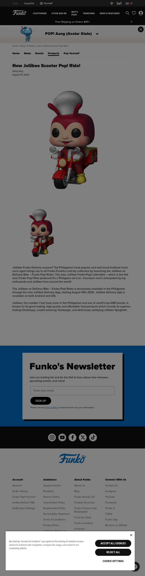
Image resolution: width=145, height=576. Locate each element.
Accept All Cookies (113, 543)
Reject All (113, 552)
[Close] (131, 535)
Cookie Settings (113, 561)
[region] (70, 550)
